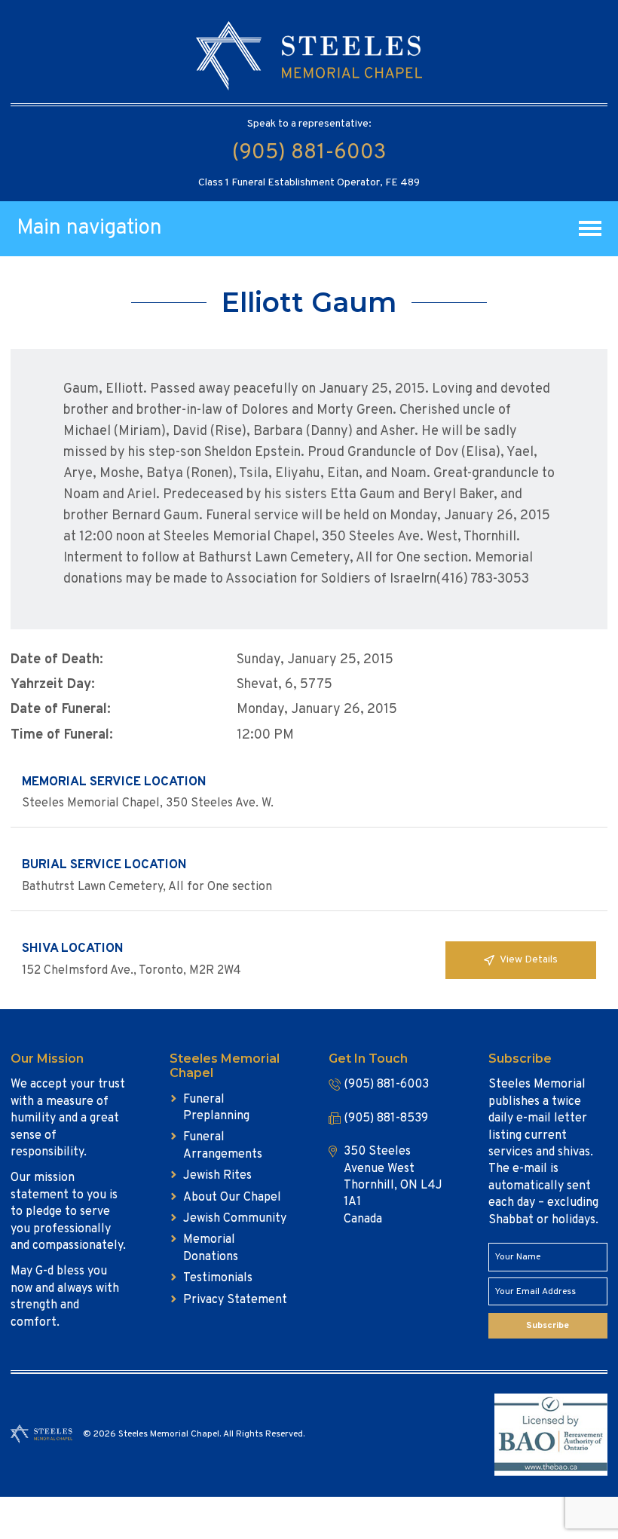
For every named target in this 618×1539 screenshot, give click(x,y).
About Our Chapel (232, 1197)
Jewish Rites (217, 1175)
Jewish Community (234, 1218)
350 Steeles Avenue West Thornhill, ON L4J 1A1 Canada (393, 1185)
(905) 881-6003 (309, 153)
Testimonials (217, 1278)
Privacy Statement (235, 1300)
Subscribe (547, 1326)
